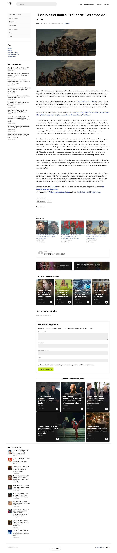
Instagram (99, 4)
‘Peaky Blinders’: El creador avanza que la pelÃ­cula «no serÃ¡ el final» (48, 397)
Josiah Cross (66, 115)
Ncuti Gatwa (86, 115)
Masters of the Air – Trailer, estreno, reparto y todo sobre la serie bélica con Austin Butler (96, 236)
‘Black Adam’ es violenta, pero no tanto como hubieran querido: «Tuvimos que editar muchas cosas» (73, 397)
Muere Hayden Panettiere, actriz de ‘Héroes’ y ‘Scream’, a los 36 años (17, 111)
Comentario (42, 332)
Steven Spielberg (81, 102)
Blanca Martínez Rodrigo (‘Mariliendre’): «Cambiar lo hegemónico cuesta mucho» (101, 292)
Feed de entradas (12, 52)
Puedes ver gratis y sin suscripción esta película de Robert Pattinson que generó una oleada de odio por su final (45, 292)
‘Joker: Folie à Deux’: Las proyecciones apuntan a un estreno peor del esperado (60, 427)
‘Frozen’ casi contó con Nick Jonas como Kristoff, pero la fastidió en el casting (18, 68)
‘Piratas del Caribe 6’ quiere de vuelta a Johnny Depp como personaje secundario (18, 103)
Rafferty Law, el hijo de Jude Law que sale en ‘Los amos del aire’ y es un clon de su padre (47, 236)
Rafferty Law (45, 115)
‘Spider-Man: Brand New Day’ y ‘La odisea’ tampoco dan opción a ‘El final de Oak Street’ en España (19, 81)
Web (39, 357)
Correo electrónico (43, 350)
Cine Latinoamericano (15, 14)
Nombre (41, 343)
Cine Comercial (13, 29)
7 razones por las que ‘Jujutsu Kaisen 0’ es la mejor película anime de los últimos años (82, 292)
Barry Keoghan (55, 115)
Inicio (80, 4)
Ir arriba (56, 548)
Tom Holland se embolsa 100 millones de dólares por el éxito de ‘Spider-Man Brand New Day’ (19, 89)
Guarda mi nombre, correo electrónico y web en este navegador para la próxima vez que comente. (67, 365)
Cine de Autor (12, 22)
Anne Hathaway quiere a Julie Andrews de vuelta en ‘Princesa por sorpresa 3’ (18, 74)
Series (11, 33)
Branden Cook (76, 115)
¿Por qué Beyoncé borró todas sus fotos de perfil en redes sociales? (63, 292)
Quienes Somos (89, 4)
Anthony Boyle (100, 112)
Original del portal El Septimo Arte (89, 192)
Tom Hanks (92, 102)
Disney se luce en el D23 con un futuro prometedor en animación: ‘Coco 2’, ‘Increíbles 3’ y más (18, 135)
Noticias (106, 4)
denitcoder (99, 547)
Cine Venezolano (13, 18)
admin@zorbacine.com (54, 254)
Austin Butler (78, 112)
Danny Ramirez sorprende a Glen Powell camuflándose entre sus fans (97, 427)
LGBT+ (10, 36)
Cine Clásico (12, 25)
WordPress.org (12, 56)
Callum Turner (89, 112)
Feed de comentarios (13, 54)
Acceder (10, 50)
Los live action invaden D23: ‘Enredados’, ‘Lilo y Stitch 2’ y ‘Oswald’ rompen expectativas (19, 127)
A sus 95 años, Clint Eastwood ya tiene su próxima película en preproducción (97, 397)
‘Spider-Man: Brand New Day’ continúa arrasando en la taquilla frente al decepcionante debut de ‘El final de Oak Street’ (19, 119)
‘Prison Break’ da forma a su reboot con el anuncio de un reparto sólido (18, 96)
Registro (10, 48)
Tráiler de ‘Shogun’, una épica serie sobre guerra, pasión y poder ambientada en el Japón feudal (71, 236)
